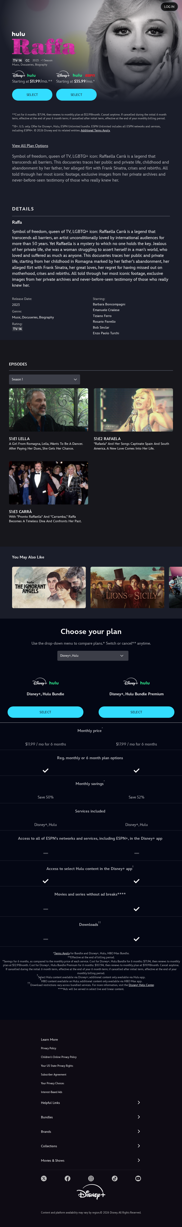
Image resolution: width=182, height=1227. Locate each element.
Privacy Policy (48, 1048)
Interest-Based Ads (51, 1092)
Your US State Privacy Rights (57, 1065)
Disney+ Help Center (141, 985)
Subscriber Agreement (53, 1074)
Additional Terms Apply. (95, 130)
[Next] (174, 586)
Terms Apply (62, 953)
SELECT (32, 95)
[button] (91, 1103)
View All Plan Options (30, 145)
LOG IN (169, 7)
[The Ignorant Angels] (49, 587)
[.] (44, 1178)
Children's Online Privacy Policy (59, 1057)
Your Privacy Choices (52, 1083)
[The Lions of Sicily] (127, 587)
